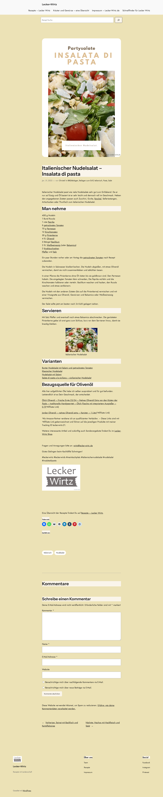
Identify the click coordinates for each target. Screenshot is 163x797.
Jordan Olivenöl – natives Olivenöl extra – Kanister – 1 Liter (69, 412)
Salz (55, 251)
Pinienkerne (52, 235)
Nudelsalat (60, 552)
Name (45, 644)
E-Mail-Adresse (49, 656)
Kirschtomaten (51, 231)
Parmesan (51, 228)
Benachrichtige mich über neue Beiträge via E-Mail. (68, 687)
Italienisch (98, 180)
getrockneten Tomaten (54, 225)
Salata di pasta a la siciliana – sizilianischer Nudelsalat (66, 377)
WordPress (27, 790)
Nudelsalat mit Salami (52, 374)
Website (46, 669)
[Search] (118, 20)
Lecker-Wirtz (49, 4)
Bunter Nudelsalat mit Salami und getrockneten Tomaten (67, 367)
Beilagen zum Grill (86, 180)
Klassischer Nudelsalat (52, 371)
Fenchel (97, 198)
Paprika (51, 222)
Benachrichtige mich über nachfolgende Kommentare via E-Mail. (74, 682)
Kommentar (48, 610)
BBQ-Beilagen (73, 180)
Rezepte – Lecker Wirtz (92, 512)
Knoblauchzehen (51, 248)
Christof (62, 180)
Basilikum (55, 241)
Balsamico (71, 245)
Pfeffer (45, 251)
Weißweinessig (53, 245)
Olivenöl (50, 238)
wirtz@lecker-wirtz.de (83, 445)
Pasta (105, 180)
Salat (110, 180)
